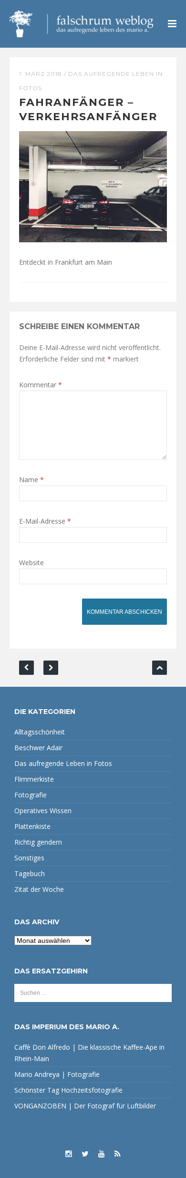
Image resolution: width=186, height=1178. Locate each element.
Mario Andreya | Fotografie (57, 1074)
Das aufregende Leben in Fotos (63, 763)
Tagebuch (29, 873)
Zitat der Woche (39, 889)
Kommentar (40, 384)
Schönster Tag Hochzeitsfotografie (68, 1090)
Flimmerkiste (34, 779)
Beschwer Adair (38, 747)
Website (31, 562)
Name (31, 479)
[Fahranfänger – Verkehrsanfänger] (93, 185)
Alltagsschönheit (39, 731)
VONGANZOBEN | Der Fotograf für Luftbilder (85, 1105)
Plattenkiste (32, 826)
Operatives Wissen (43, 810)
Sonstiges (29, 857)
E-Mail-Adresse (45, 521)
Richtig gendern (38, 842)
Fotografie (30, 794)
